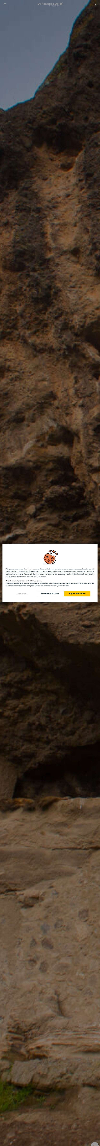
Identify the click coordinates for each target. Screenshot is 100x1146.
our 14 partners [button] (30, 569)
